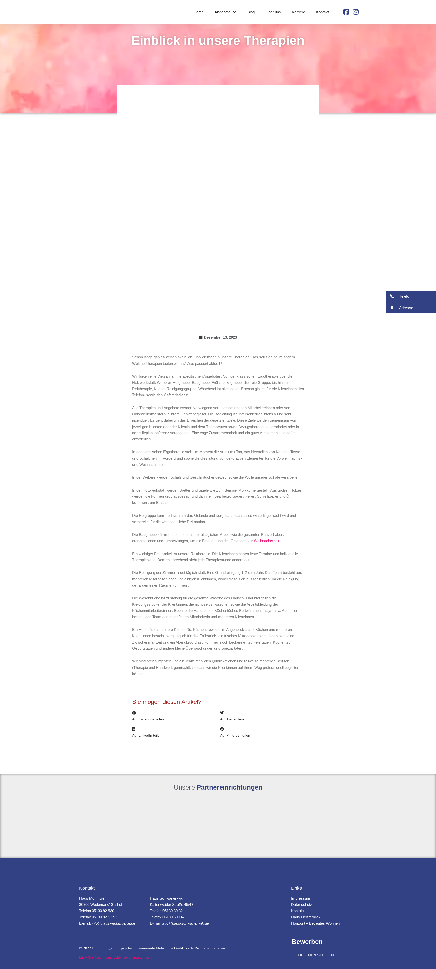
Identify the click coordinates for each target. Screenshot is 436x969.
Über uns (273, 12)
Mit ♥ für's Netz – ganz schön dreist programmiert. (116, 957)
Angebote (222, 12)
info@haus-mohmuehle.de (113, 923)
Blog (251, 12)
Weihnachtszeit (266, 541)
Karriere (298, 12)
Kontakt (322, 12)
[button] (174, 716)
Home (199, 12)
